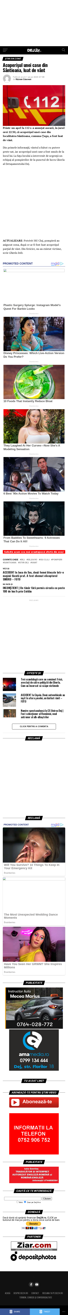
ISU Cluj (44, 560)
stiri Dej (24, 563)
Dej (23, 560)
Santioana (10, 563)
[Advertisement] (34, 23)
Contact (35, 1293)
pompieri (57, 560)
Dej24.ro (32, 560)
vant (34, 563)
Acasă (7, 1293)
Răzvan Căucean (23, 79)
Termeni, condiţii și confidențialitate (35, 1297)
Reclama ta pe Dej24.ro (52, 1293)
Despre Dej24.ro (21, 1293)
